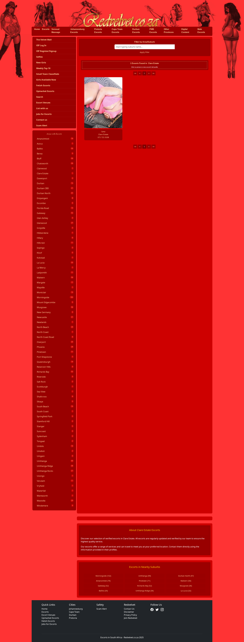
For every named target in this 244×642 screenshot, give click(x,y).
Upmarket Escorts (50, 618)
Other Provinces (169, 30)
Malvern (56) (186, 581)
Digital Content (185, 30)
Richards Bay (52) (144, 586)
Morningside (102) (103, 576)
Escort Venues (48, 615)
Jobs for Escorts (49, 624)
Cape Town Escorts (117, 30)
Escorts (45, 29)
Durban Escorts (136, 30)
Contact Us (129, 608)
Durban (72, 615)
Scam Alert (101, 608)
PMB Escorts (153, 30)
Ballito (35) (103, 590)
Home (37, 29)
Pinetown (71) (144, 581)
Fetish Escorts (48, 621)
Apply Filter (144, 52)
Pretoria (73, 618)
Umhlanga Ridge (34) (145, 590)
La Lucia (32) (186, 590)
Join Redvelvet (130, 618)
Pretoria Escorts (98, 30)
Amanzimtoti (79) (103, 581)
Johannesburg (76, 608)
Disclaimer (129, 611)
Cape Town (74, 611)
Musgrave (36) (186, 586)
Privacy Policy (130, 615)
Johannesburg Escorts (77, 30)
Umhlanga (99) (144, 576)
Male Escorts (201, 30)
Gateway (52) (103, 586)
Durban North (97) (186, 576)
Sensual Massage (55, 30)
